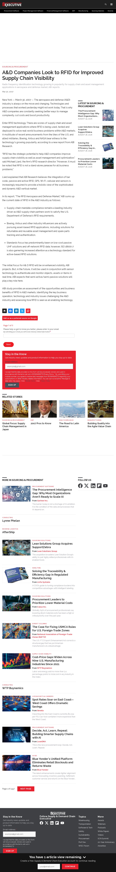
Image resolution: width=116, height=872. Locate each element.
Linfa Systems (43, 582)
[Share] (10, 311)
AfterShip (8, 532)
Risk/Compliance (66, 420)
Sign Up (12, 385)
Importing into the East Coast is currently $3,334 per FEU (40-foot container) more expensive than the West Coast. (53, 716)
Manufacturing (95, 420)
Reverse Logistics (10, 529)
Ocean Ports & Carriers (42, 696)
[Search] (105, 4)
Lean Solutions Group (47, 551)
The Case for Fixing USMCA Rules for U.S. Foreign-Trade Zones (54, 628)
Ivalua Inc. (41, 607)
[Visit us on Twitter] (86, 485)
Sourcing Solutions (41, 540)
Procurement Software (43, 486)
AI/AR (34, 755)
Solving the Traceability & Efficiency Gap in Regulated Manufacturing (86, 145)
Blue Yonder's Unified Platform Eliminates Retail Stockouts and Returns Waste (52, 762)
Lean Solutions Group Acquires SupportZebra (88, 129)
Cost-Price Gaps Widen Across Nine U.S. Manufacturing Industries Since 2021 (52, 660)
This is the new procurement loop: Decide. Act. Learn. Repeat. (52, 746)
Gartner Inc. (42, 501)
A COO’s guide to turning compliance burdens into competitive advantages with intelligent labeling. (53, 586)
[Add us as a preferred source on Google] (28, 311)
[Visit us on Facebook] (80, 485)
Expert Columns (39, 624)
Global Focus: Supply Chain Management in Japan (14, 426)
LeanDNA (41, 741)
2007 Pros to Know (41, 423)
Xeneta (40, 710)
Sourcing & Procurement (15, 67)
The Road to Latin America (69, 425)
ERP (32, 420)
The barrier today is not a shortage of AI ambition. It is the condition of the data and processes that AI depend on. (53, 507)
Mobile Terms (30, 381)
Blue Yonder (42, 770)
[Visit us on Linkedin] (93, 485)
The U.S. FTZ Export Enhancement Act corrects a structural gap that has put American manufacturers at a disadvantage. (53, 643)
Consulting (7, 517)
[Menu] (111, 4)
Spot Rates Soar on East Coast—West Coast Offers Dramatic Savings (53, 703)
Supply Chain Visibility (41, 654)
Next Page (25, 789)
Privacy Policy (45, 381)
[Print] (4, 311)
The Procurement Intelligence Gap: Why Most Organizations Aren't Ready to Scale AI (88, 113)
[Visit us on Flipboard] (99, 485)
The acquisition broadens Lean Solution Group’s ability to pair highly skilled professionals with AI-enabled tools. (53, 557)
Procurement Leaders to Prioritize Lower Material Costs (89, 161)
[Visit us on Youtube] (105, 485)
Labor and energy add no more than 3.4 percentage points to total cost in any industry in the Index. (53, 674)
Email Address (12, 362)
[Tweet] (22, 311)
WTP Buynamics (44, 668)
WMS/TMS (36, 568)
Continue (70, 866)
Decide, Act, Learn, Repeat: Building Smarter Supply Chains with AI (52, 734)
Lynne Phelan (11, 520)
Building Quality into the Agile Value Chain (99, 425)
